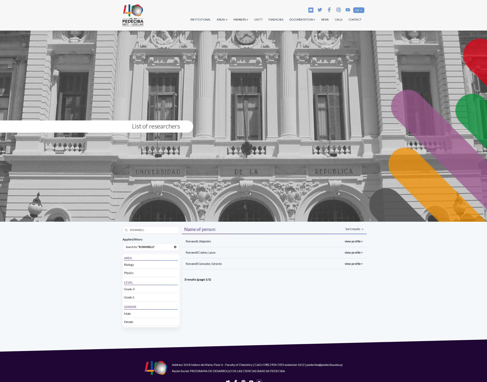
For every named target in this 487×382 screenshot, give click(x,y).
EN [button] (358, 10)
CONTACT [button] (355, 19)
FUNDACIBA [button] (276, 19)
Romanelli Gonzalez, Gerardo (204, 263)
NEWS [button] (325, 19)
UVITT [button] (258, 19)
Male (127, 313)
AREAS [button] (221, 19)
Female (128, 321)
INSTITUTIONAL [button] (200, 19)
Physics (128, 272)
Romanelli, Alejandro (198, 241)
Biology (129, 264)
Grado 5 (129, 297)
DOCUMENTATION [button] (301, 19)
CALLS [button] (338, 19)
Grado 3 (129, 289)
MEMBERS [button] (240, 19)
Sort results (353, 229)
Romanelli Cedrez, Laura (200, 252)
